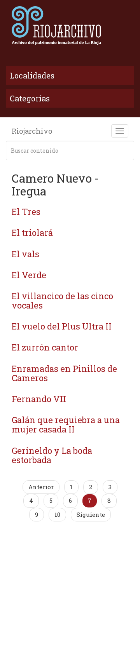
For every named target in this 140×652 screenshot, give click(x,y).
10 (57, 514)
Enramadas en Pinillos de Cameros (64, 373)
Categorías (30, 98)
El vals (25, 254)
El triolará (32, 232)
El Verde (29, 275)
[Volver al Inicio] (70, 25)
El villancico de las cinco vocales (62, 300)
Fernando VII (39, 398)
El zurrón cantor (45, 347)
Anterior (41, 487)
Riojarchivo (32, 131)
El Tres (26, 211)
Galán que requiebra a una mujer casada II (66, 424)
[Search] (127, 150)
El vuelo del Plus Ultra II (62, 326)
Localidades (32, 75)
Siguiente (91, 514)
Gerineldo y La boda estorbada (52, 455)
